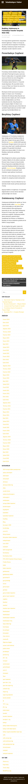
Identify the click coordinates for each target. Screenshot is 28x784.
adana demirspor (7, 472)
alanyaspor (6, 478)
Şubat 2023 (6, 347)
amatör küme (6, 491)
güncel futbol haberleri (9, 17)
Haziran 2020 (6, 443)
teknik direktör (7, 698)
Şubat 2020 (6, 455)
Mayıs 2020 (6, 446)
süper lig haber (17, 265)
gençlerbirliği (6, 580)
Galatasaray (11, 261)
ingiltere (5, 599)
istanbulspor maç (7, 620)
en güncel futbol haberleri (14, 256)
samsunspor (6, 664)
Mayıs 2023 (6, 338)
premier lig (6, 654)
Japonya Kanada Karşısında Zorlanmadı (11, 284)
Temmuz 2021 (7, 406)
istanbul (5, 605)
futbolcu (4, 261)
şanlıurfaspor (6, 667)
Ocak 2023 (6, 350)
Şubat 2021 (6, 421)
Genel (19, 15)
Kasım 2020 (6, 430)
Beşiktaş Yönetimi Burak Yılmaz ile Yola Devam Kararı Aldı (14, 279)
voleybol (5, 750)
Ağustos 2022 (6, 365)
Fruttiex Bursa (7, 562)
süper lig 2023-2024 (7, 265)
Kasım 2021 (6, 393)
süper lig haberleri (8, 21)
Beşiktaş (11, 142)
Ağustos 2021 (6, 402)
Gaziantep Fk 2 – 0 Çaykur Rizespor (14, 312)
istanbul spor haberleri (9, 608)
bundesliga (6, 528)
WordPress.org (7, 770)
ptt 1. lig (5, 657)
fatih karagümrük (7, 549)
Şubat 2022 (6, 384)
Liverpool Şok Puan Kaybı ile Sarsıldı (14, 306)
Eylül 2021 (6, 399)
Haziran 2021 (6, 409)
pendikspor (6, 651)
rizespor (5, 660)
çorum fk (5, 531)
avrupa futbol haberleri (9, 503)
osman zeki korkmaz (8, 645)
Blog (10, 13)
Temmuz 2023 (7, 332)
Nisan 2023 (6, 341)
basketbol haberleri (8, 515)
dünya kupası (6, 534)
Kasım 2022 (6, 356)
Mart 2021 (5, 418)
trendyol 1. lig (6, 719)
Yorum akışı (6, 767)
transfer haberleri (21, 21)
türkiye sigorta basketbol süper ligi (12, 732)
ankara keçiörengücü (8, 494)
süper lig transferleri (18, 268)
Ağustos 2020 (6, 436)
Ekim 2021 (6, 396)
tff (3, 701)
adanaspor (6, 475)
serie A (5, 670)
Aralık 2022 (6, 353)
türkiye (5, 722)
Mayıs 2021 (6, 412)
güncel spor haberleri (19, 17)
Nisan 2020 (6, 449)
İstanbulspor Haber (14, 2)
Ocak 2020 (6, 458)
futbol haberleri (7, 15)
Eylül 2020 (6, 433)
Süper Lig (13, 263)
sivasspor (5, 673)
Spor (5, 19)
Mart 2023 (5, 344)
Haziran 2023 (6, 335)
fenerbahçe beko (7, 556)
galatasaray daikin (8, 574)
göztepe (5, 590)
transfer (14, 21)
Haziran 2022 (6, 372)
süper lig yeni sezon (7, 270)
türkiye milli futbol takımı (9, 728)
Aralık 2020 (6, 427)
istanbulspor (6, 614)
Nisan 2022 (6, 378)
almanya (5, 482)
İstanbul (5, 602)
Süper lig (17, 19)
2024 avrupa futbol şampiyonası (11, 469)
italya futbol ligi (7, 623)
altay (4, 488)
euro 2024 (5, 543)
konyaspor (6, 633)
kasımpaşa (6, 627)
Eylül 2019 (6, 461)
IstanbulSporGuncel (19, 35)
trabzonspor (6, 710)
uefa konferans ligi (8, 741)
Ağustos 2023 (6, 328)
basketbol (5, 512)
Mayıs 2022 (6, 375)
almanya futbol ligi (8, 485)
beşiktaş (6, 13)
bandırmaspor (6, 506)
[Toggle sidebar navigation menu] (3, 2)
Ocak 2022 (6, 387)
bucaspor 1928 (7, 525)
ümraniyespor (6, 747)
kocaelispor (6, 630)
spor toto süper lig (8, 685)
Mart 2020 (5, 452)
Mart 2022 (5, 381)
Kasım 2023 (6, 319)
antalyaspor (6, 500)
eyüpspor (5, 546)
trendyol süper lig (16, 272)
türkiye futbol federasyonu (10, 725)
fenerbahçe (14, 13)
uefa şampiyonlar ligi (8, 744)
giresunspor (6, 586)
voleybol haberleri (8, 753)
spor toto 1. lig (7, 682)
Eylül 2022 (6, 362)
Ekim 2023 (6, 322)
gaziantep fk (6, 577)
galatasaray (14, 15)
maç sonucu (6, 636)
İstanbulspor (6, 611)
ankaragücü (6, 497)
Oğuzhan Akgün (7, 642)
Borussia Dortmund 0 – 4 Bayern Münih (15, 304)
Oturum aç (6, 761)
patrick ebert (6, 648)
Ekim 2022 (6, 359)
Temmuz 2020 (7, 440)
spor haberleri (10, 19)
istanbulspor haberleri (9, 617)
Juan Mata (18, 204)
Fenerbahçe (5, 258)
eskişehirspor (6, 540)
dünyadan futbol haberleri (10, 537)
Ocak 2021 (6, 424)
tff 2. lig (5, 707)
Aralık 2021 (6, 390)
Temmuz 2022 (7, 369)
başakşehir (6, 509)
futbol (20, 13)
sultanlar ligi (6, 688)
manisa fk (5, 639)
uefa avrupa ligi (7, 738)
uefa (4, 735)
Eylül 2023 (6, 325)
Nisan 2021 (6, 415)
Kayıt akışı (6, 764)
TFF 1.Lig (5, 704)
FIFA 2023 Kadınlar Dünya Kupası (12, 559)
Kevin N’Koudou (11, 168)
